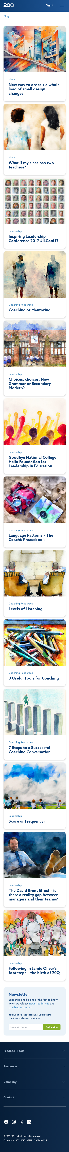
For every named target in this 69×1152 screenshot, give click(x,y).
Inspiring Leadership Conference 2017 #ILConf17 (35, 213)
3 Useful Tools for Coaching (35, 652)
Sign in (50, 5)
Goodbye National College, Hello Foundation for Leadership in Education (35, 436)
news (32, 1003)
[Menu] (61, 5)
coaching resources (20, 1007)
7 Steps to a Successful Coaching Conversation (35, 724)
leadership (43, 1003)
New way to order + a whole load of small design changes (35, 63)
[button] (35, 1051)
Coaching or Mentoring (35, 284)
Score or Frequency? (35, 795)
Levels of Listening (35, 583)
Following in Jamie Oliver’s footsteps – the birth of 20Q (35, 945)
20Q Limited (16, 1136)
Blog (6, 16)
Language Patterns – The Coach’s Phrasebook (35, 512)
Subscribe (52, 1027)
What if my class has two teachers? (35, 139)
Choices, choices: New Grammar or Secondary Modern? (35, 358)
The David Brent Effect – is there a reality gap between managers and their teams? (35, 869)
